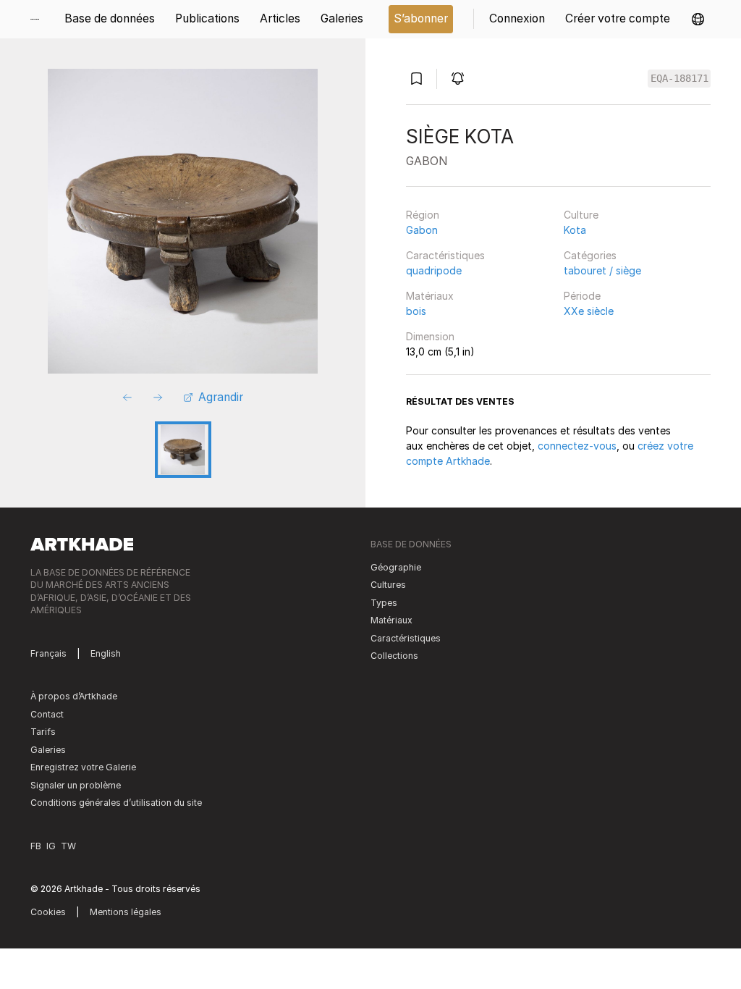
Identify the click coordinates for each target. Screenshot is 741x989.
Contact (47, 714)
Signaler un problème (75, 785)
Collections (394, 655)
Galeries (48, 749)
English (105, 653)
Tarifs (43, 731)
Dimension (430, 336)
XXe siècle (589, 311)
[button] (698, 19)
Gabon (422, 230)
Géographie (395, 567)
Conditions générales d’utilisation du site (116, 802)
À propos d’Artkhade (73, 696)
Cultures (388, 584)
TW (68, 846)
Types (383, 602)
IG (51, 846)
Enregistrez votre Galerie (83, 767)
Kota (575, 230)
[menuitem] (39, 19)
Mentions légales (125, 911)
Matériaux (430, 296)
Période (582, 296)
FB (35, 846)
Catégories (590, 255)
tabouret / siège (602, 270)
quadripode (434, 270)
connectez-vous (577, 445)
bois (416, 311)
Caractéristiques (445, 255)
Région (422, 215)
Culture (581, 215)
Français (48, 653)
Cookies (48, 911)
